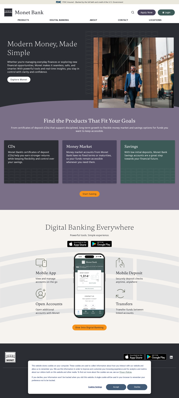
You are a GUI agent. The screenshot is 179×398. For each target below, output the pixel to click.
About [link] (93, 20)
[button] (77, 244)
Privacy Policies (126, 372)
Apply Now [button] (147, 12)
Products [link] (23, 20)
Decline (137, 387)
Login (170, 13)
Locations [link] (155, 20)
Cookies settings (95, 387)
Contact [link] (123, 20)
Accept (116, 387)
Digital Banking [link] (59, 20)
